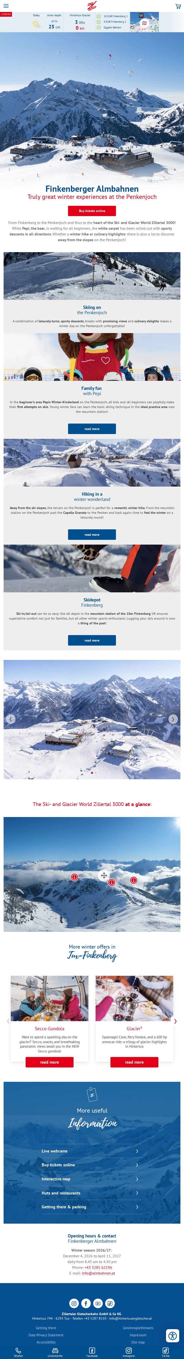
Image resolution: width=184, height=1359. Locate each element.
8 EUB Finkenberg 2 (115, 21)
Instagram (129, 1356)
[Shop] (178, 6)
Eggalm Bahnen (112, 27)
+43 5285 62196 (98, 1267)
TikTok (166, 1356)
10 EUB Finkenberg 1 (116, 16)
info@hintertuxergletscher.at (130, 1318)
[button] (6, 6)
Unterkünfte (55, 1356)
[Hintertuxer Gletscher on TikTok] (110, 1303)
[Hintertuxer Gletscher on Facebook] (86, 1303)
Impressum (138, 1335)
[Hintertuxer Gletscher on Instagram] (74, 1303)
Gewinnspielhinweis (138, 1328)
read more (49, 1062)
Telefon (18, 1356)
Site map (138, 1342)
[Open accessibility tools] (172, 1335)
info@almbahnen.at (98, 1273)
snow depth (54, 15)
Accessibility (46, 1342)
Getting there (46, 1328)
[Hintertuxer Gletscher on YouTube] (98, 1303)
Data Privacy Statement (46, 1335)
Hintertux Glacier (80, 15)
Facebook (92, 1356)
